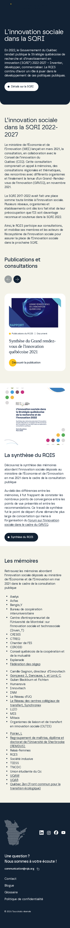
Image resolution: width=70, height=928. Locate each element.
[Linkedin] (41, 832)
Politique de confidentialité (23, 899)
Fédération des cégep (25, 664)
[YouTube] (63, 832)
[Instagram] (49, 832)
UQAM (14, 775)
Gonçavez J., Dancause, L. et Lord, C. (35, 675)
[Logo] (25, 8)
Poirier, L (16, 733)
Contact (10, 878)
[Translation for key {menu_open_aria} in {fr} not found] (62, 7)
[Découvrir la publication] (35, 332)
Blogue (9, 885)
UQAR (14, 780)
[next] (17, 279)
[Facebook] (56, 832)
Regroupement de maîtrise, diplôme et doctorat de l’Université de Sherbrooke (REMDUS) (37, 742)
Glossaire (11, 892)
